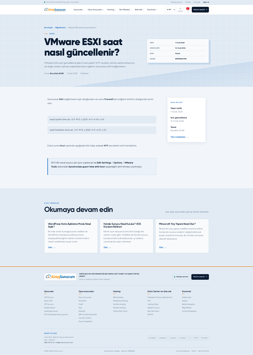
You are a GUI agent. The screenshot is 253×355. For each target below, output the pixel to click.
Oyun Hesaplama (85, 321)
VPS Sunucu (49, 304)
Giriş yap (197, 2)
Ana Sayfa (48, 28)
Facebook (152, 338)
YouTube (173, 338)
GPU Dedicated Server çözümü (56, 314)
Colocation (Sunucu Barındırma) (160, 297)
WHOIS (150, 314)
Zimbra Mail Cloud (120, 311)
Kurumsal (152, 10)
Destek (188, 2)
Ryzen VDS (48, 301)
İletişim (185, 301)
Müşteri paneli (200, 10)
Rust (80, 308)
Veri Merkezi (125, 10)
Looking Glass (153, 304)
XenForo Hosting (119, 304)
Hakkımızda (186, 297)
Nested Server (49, 308)
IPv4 (149, 301)
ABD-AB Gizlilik (203, 351)
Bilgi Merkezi (60, 28)
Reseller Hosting (119, 308)
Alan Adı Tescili (153, 311)
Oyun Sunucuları (96, 10)
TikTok (196, 338)
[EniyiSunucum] (54, 9)
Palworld (82, 311)
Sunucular (79, 10)
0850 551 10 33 (49, 342)
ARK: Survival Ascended (88, 314)
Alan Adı (139, 10)
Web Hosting (118, 297)
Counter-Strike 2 (85, 318)
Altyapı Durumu (154, 308)
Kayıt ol (206, 2)
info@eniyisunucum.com (64, 342)
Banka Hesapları (188, 304)
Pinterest (204, 338)
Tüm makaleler (180, 137)
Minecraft (82, 301)
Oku (51, 247)
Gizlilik (194, 351)
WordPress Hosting (120, 301)
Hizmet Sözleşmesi (189, 311)
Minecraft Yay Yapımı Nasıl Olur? (177, 224)
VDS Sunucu (49, 297)
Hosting (111, 10)
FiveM (81, 304)
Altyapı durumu (176, 2)
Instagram (162, 338)
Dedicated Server (51, 311)
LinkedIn (183, 338)
